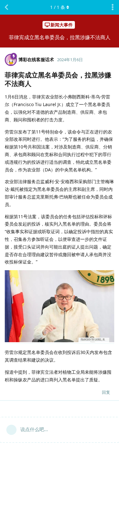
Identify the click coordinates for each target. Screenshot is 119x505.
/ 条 (57, 7)
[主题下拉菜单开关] (112, 7)
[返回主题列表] (6, 7)
